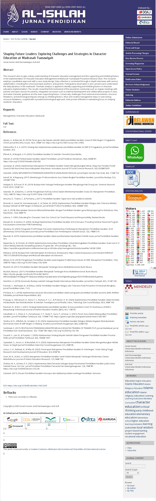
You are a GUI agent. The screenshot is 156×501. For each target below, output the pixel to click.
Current (45, 32)
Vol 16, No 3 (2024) (19, 39)
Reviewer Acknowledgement (138, 84)
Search (34, 32)
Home (6, 32)
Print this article (136, 313)
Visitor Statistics (133, 90)
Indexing (129, 95)
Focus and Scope (133, 48)
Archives (56, 32)
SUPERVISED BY (132, 112)
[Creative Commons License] (10, 447)
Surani (32, 39)
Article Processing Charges (137, 53)
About (15, 32)
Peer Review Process (134, 58)
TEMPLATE (130, 166)
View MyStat (139, 275)
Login (24, 32)
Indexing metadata (138, 317)
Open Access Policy (134, 69)
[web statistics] (139, 273)
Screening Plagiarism (135, 63)
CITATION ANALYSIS (134, 191)
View (129, 448)
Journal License (132, 74)
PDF (5, 127)
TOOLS (129, 281)
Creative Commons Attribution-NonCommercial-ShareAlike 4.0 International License (68, 449)
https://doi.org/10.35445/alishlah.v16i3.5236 (27, 385)
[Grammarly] (136, 294)
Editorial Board (132, 43)
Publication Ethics (133, 79)
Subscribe (131, 450)
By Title (130, 490)
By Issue (131, 485)
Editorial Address (133, 100)
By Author (131, 488)
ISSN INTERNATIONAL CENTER (138, 131)
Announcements (72, 32)
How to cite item (137, 321)
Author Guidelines (133, 105)
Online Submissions (134, 37)
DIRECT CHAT (131, 140)
